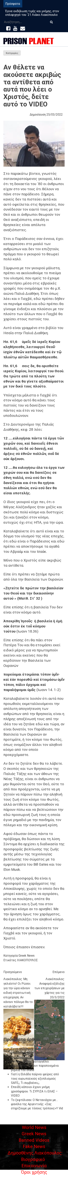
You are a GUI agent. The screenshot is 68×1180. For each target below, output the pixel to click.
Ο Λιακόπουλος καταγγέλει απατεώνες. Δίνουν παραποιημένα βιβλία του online (35, 1066)
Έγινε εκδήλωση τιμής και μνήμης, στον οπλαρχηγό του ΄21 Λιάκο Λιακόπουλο (32, 13)
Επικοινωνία (34, 1165)
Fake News (34, 1146)
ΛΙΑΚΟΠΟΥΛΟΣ (27, 960)
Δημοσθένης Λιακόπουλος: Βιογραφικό (35, 1156)
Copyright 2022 (34, 1177)
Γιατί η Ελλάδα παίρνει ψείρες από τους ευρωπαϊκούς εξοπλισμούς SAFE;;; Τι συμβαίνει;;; (35, 1078)
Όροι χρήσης (34, 1172)
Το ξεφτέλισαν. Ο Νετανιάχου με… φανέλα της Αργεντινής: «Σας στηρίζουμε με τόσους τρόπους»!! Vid (37, 1104)
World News (34, 1127)
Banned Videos (34, 1140)
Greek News (27, 955)
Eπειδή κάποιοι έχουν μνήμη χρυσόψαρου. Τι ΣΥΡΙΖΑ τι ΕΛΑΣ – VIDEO (34, 1091)
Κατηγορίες (12, 53)
